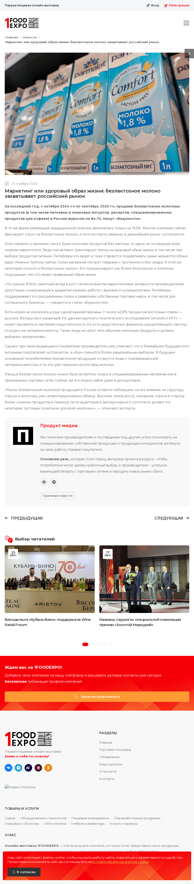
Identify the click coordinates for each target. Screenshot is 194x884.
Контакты (107, 779)
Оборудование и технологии (43, 818)
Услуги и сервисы (123, 823)
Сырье (10, 818)
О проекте (108, 771)
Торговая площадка (115, 749)
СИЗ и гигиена (55, 823)
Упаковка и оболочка (22, 823)
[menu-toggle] (186, 23)
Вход (155, 5)
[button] (85, 644)
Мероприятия (110, 764)
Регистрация (179, 5)
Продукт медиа (58, 425)
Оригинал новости (58, 495)
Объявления (109, 757)
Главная (105, 742)
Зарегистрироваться (100, 697)
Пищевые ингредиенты (90, 818)
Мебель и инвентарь (88, 823)
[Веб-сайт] (44, 482)
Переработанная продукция (137, 818)
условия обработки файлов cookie (121, 862)
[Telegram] (54, 482)
